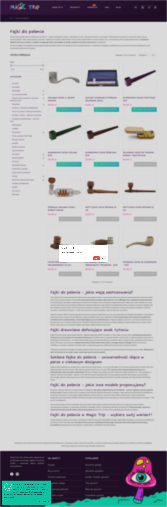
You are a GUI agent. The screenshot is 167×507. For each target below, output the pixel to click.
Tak (96, 258)
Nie (103, 258)
